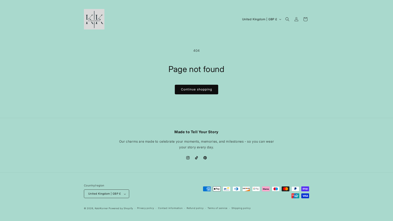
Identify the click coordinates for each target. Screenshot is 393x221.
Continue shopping (196, 89)
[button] (287, 19)
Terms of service (217, 208)
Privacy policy (145, 208)
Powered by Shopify (121, 208)
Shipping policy (241, 208)
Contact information (170, 208)
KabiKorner (101, 208)
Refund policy (195, 208)
